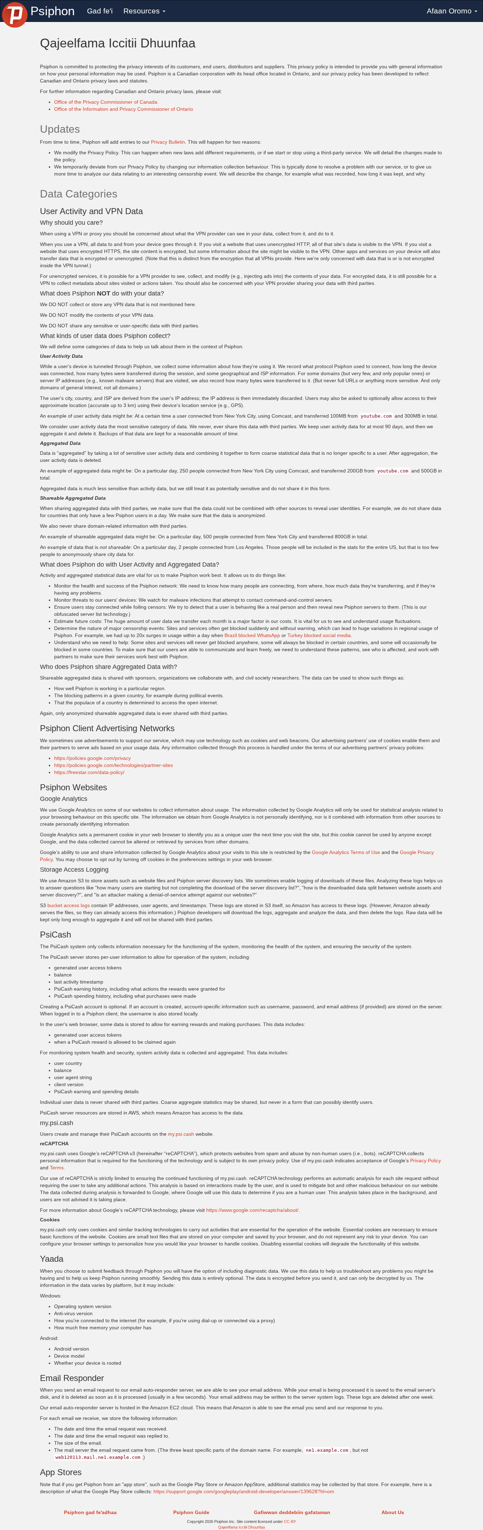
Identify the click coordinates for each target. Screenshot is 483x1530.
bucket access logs (68, 905)
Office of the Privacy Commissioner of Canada (105, 102)
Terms (57, 1167)
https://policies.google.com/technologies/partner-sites (113, 765)
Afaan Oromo (450, 11)
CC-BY (290, 1521)
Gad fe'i (100, 11)
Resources (142, 11)
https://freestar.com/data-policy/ (89, 772)
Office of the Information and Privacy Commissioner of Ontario (123, 109)
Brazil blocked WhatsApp (252, 635)
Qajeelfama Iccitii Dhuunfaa (241, 1527)
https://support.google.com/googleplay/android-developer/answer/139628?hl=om (243, 1491)
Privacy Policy (425, 1160)
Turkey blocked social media (319, 635)
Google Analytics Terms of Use (346, 852)
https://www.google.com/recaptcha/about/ (252, 1210)
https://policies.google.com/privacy (92, 758)
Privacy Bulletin (168, 142)
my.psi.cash (181, 1134)
